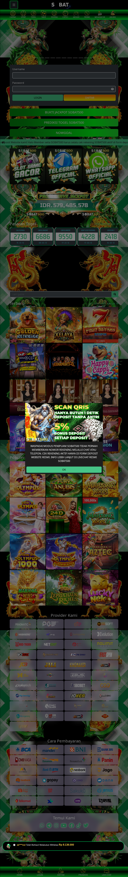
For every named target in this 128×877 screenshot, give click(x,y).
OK (64, 469)
